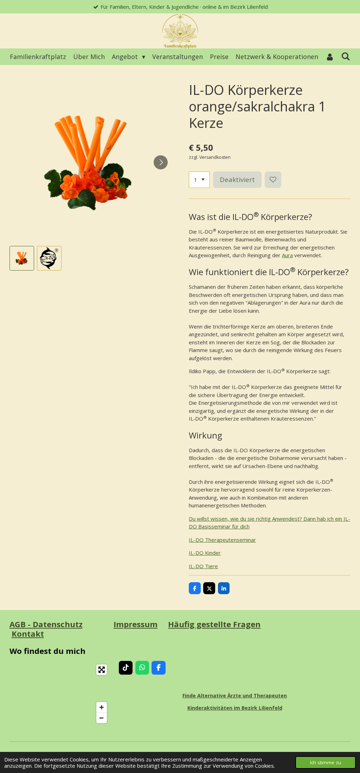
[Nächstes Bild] (161, 162)
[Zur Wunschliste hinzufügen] (273, 179)
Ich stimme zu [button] (325, 762)
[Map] (59, 694)
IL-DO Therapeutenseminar (222, 539)
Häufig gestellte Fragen (214, 624)
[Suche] (346, 56)
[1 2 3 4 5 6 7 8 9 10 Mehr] (199, 179)
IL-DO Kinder (205, 552)
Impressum (136, 624)
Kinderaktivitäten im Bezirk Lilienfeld (234, 707)
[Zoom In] (101, 707)
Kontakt (28, 633)
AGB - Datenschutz (46, 624)
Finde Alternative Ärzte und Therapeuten (234, 695)
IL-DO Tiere (203, 566)
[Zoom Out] (101, 718)
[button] (21, 258)
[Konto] (330, 56)
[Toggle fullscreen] (101, 669)
